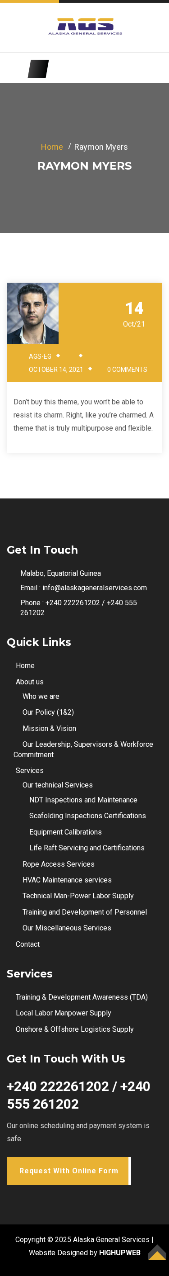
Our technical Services (58, 785)
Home (52, 147)
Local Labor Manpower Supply (63, 1013)
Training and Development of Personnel (85, 912)
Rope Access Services (59, 864)
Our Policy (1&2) (48, 712)
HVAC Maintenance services (67, 880)
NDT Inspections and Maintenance (83, 800)
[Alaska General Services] (85, 27)
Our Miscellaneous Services (67, 928)
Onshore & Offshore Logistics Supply (75, 1029)
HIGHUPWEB (120, 1252)
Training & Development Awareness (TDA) (82, 997)
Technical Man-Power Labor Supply (78, 896)
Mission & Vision (49, 728)
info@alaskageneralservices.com (94, 587)
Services (30, 770)
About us (30, 682)
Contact (28, 944)
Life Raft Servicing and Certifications (87, 848)
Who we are (41, 696)
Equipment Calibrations (65, 832)
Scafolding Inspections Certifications (87, 815)
